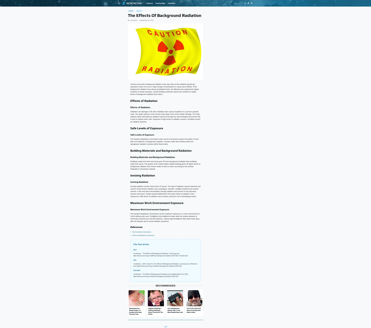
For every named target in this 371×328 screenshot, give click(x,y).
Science (149, 3)
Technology (160, 3)
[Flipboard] (248, 3)
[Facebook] (245, 3)
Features (171, 3)
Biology (139, 10)
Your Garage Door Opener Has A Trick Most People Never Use (175, 310)
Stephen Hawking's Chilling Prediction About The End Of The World (155, 311)
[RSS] (251, 3)
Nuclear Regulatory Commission (143, 235)
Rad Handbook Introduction (141, 232)
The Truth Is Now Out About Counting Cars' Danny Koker (194, 310)
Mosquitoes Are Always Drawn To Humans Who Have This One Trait (135, 311)
